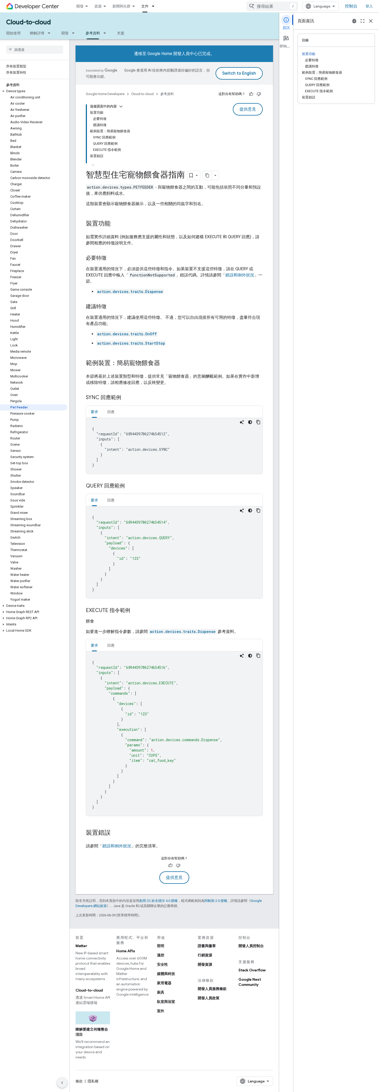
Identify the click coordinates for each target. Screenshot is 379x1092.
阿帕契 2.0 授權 (215, 901)
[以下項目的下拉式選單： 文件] (155, 6)
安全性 (162, 964)
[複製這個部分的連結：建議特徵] (111, 307)
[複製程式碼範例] (258, 422)
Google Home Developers (105, 94)
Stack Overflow (252, 970)
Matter (81, 945)
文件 (145, 6)
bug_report (354, 21)
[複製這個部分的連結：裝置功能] (116, 224)
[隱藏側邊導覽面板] (62, 1083)
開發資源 (205, 964)
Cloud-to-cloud (28, 22)
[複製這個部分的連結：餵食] (100, 621)
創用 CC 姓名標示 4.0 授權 (158, 901)
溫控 (160, 955)
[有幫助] (251, 94)
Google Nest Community (249, 982)
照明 (160, 945)
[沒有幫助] (259, 94)
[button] (33, 91)
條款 (79, 1081)
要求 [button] (94, 411)
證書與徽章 (207, 945)
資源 (98, 6)
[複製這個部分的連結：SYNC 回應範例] (126, 398)
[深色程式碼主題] (250, 422)
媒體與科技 (166, 973)
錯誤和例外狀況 (239, 275)
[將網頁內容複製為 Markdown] (207, 175)
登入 (369, 6)
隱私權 (93, 1081)
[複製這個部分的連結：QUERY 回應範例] (130, 486)
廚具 (160, 992)
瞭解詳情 (37, 33)
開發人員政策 (208, 998)
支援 (120, 33)
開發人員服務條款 (212, 988)
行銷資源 (205, 955)
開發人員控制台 (251, 945)
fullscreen (362, 21)
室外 (160, 1011)
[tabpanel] (174, 446)
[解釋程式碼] (242, 422)
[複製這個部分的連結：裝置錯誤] (116, 833)
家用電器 (164, 983)
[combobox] (272, 6)
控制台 (351, 6)
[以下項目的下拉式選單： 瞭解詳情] (50, 33)
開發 (80, 6)
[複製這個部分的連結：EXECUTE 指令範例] (135, 611)
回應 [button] (110, 411)
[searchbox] (34, 49)
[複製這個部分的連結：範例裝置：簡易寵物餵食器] (165, 363)
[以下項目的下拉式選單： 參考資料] (106, 33)
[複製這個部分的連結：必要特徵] (111, 258)
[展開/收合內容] (121, 106)
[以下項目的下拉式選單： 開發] (75, 33)
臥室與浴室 (166, 1001)
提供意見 (248, 109)
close (371, 21)
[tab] (94, 412)
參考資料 (93, 33)
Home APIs (125, 951)
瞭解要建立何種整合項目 (92, 1032)
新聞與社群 (121, 6)
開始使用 (13, 33)
